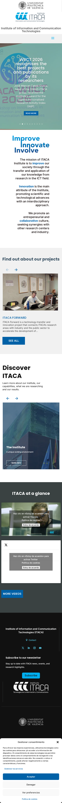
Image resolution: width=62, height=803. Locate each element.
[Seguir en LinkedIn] (28, 648)
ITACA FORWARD (14, 318)
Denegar (31, 784)
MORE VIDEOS (12, 593)
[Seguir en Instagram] (34, 648)
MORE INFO (16, 463)
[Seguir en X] (23, 648)
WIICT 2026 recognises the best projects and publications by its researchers (31, 70)
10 (42, 124)
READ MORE (31, 113)
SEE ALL (14, 340)
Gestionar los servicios (13, 769)
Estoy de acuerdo (31, 525)
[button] (57, 742)
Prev (8, 399)
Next (16, 269)
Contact (32, 640)
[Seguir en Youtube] (40, 648)
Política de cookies (29, 799)
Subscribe (31, 675)
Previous (7, 269)
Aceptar (31, 776)
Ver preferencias (31, 792)
